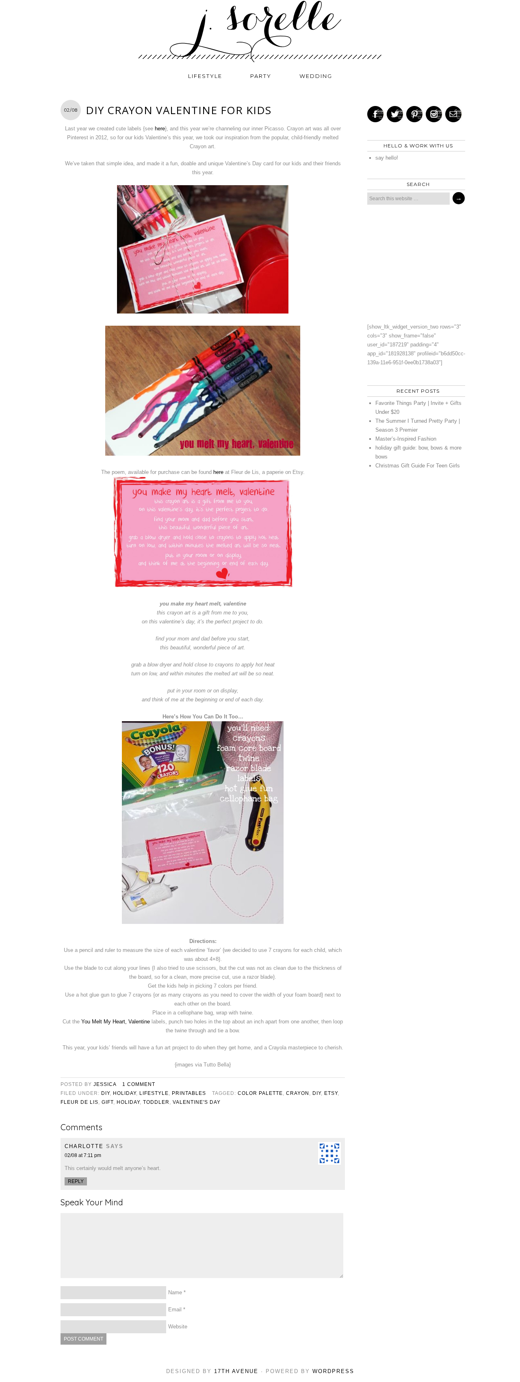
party (260, 76)
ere (219, 472)
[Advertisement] (414, 263)
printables (189, 1093)
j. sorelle (260, 31)
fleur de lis (79, 1102)
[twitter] (395, 114)
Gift (107, 1102)
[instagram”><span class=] (434, 114)
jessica (104, 1084)
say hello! (386, 158)
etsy (331, 1093)
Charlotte (84, 1146)
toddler (156, 1102)
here (160, 128)
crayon (297, 1093)
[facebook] (375, 114)
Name (175, 1292)
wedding (315, 76)
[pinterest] (414, 114)
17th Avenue (236, 1371)
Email (175, 1309)
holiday (124, 1093)
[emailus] (453, 114)
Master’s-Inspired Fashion (405, 439)
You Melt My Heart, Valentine (115, 1022)
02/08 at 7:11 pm (83, 1155)
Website (177, 1327)
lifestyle (205, 76)
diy (105, 1093)
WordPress (333, 1371)
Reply (76, 1181)
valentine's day (197, 1102)
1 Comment (138, 1084)
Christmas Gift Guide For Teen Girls (417, 466)
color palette (260, 1093)
